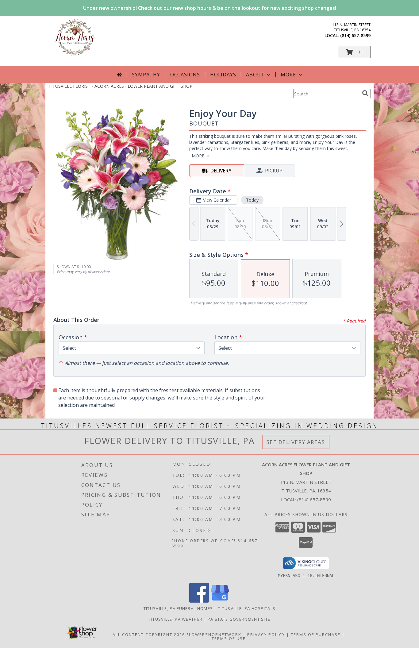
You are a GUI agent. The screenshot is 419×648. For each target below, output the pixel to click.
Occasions (185, 74)
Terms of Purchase (315, 634)
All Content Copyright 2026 (149, 634)
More (288, 74)
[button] (354, 52)
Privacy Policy (266, 634)
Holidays (223, 74)
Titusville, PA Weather (176, 619)
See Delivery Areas (296, 442)
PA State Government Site (239, 619)
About (255, 74)
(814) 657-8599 (355, 35)
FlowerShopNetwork (213, 634)
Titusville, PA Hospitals (246, 608)
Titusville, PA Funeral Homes (178, 608)
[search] (365, 93)
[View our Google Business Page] (220, 601)
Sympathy (146, 74)
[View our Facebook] (199, 601)
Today (252, 200)
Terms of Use (229, 638)
